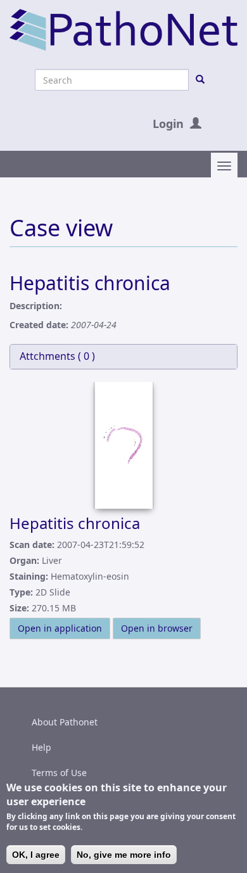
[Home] (124, 29)
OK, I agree (36, 855)
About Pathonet (65, 722)
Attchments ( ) (57, 356)
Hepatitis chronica (75, 523)
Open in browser (157, 628)
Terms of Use (59, 773)
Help (41, 747)
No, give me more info (124, 855)
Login (168, 123)
